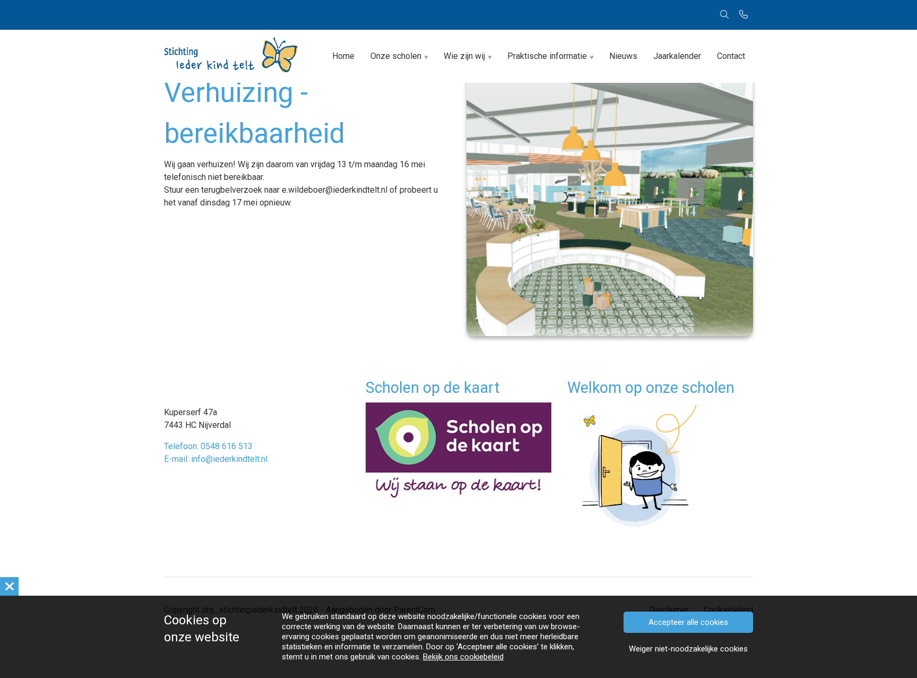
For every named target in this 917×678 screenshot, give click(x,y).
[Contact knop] (743, 14)
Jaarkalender (677, 56)
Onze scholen (395, 56)
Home (343, 56)
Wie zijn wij (464, 56)
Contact (731, 56)
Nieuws (623, 56)
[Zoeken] (724, 14)
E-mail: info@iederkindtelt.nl (215, 459)
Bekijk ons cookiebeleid (463, 657)
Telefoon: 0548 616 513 (208, 446)
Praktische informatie (547, 56)
